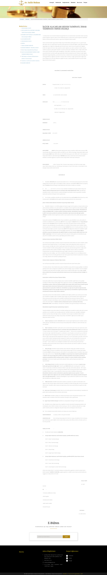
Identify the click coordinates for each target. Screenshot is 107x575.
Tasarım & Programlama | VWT (75, 573)
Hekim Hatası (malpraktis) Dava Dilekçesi (30, 49)
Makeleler (27, 19)
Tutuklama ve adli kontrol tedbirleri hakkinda (30, 60)
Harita (21, 552)
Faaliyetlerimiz (65, 2)
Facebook (71, 555)
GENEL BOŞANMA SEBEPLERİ (27, 45)
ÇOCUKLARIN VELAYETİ (26, 39)
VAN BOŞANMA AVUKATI (26, 28)
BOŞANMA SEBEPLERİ (26, 63)
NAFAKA (23, 43)
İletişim (85, 2)
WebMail (65, 573)
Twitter (70, 558)
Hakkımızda (58, 2)
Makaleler (73, 2)
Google (70, 560)
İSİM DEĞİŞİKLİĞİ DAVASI (26, 41)
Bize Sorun (79, 2)
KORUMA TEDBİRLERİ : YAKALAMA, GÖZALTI (30, 47)
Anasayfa (52, 2)
